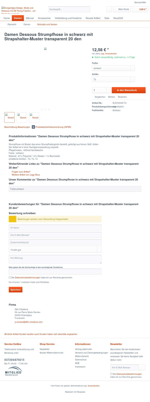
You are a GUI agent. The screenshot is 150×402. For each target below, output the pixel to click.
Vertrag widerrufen (83, 349)
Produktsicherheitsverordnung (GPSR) (53, 126)
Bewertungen (26, 126)
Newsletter (45, 349)
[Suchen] (87, 9)
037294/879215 (14, 360)
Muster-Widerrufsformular (51, 352)
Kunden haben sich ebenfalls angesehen (58, 334)
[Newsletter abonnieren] (141, 367)
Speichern (16, 289)
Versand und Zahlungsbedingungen (91, 352)
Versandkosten (93, 385)
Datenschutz (81, 359)
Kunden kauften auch (29, 334)
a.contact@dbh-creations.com (29, 321)
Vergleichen (99, 96)
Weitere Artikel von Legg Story (25, 174)
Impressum (80, 366)
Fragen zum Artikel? (20, 171)
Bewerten (122, 96)
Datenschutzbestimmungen (27, 277)
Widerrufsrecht (82, 356)
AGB (77, 363)
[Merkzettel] (109, 9)
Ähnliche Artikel (11, 334)
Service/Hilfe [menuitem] (140, 2)
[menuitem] (69, 10)
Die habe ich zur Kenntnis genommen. (42, 277)
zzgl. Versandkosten (109, 53)
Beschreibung (10, 126)
